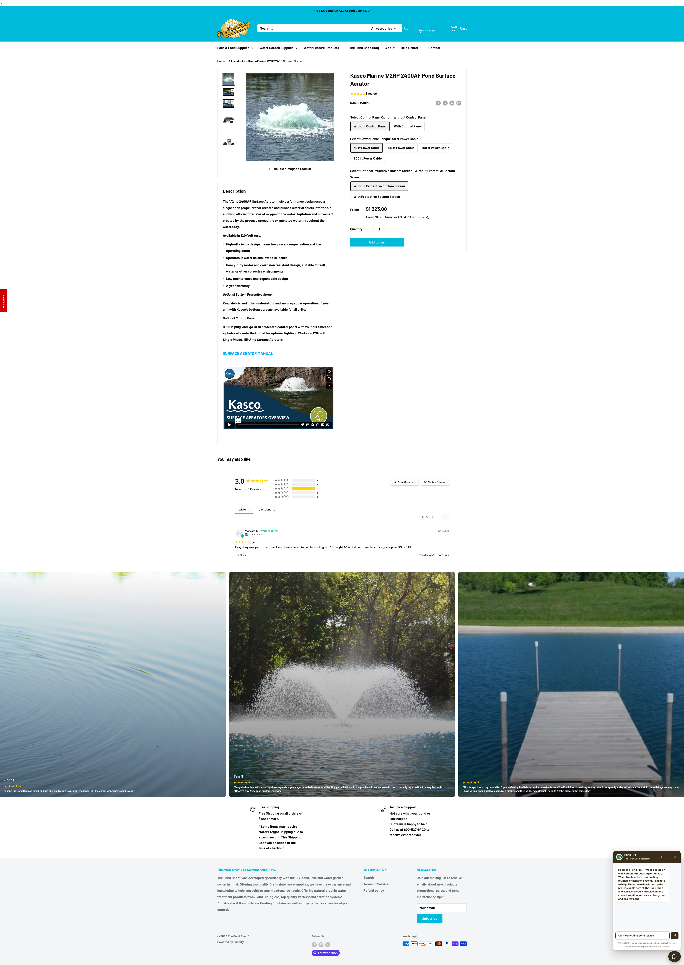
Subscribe (429, 918)
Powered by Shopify (230, 942)
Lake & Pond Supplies (233, 48)
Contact (434, 48)
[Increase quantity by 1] (389, 229)
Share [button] (242, 555)
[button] (441, 555)
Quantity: (357, 229)
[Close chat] (675, 857)
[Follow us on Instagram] (320, 944)
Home (221, 61)
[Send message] (674, 935)
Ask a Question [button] (406, 482)
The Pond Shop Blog (364, 48)
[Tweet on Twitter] (451, 102)
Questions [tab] (264, 509)
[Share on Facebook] (438, 102)
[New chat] (669, 857)
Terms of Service (375, 884)
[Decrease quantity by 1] (370, 229)
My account (427, 31)
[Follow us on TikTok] (327, 944)
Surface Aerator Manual (248, 353)
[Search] (406, 28)
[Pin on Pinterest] (445, 102)
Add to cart (377, 242)
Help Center (409, 48)
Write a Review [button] (436, 482)
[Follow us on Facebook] (314, 944)
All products (237, 61)
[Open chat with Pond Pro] (674, 956)
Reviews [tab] (242, 509)
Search (368, 877)
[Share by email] (458, 102)
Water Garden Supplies (277, 48)
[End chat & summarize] (662, 857)
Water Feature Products (321, 48)
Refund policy (373, 890)
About (390, 48)
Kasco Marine (360, 103)
